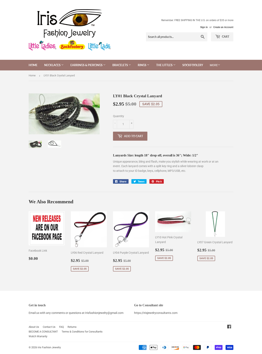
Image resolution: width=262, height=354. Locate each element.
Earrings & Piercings (86, 65)
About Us (34, 326)
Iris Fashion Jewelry (49, 347)
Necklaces (52, 65)
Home (33, 65)
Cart (225, 36)
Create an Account (223, 27)
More (214, 65)
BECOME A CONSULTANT (43, 331)
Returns (72, 326)
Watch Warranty (38, 336)
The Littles (164, 65)
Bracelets (120, 65)
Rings (142, 65)
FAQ (61, 326)
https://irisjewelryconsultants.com (155, 312)
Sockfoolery (192, 65)
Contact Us (49, 326)
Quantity (118, 116)
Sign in (204, 27)
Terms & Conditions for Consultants (82, 331)
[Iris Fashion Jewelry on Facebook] (229, 327)
